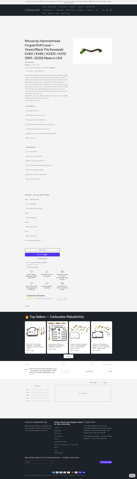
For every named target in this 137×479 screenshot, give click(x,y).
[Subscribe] (51, 462)
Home (55, 450)
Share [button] (27, 306)
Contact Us (57, 428)
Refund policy (48, 475)
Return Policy (57, 433)
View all (68, 356)
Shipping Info (57, 430)
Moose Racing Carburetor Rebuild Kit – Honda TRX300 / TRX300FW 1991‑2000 (57, 346)
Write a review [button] (62, 299)
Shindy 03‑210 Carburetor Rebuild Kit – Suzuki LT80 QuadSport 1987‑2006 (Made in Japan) (35, 346)
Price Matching (58, 436)
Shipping (27, 64)
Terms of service (63, 475)
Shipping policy (72, 475)
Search (56, 447)
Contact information (81, 475)
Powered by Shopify (39, 475)
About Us (56, 439)
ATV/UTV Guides (58, 453)
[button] (52, 6)
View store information (32, 267)
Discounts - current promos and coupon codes (66, 444)
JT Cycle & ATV (32, 475)
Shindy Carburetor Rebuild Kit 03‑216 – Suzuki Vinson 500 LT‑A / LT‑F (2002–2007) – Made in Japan (79, 346)
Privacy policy (56, 475)
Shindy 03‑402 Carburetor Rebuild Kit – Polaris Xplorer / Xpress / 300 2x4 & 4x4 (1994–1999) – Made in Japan (101, 346)
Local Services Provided (60, 441)
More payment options (42, 258)
